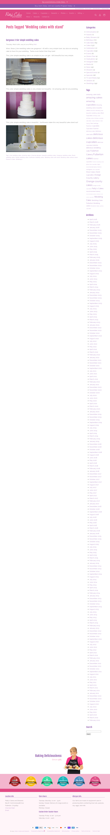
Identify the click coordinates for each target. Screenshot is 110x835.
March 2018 (93, 466)
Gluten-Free (90, 56)
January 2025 (94, 260)
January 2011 (94, 693)
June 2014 (93, 582)
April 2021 (93, 376)
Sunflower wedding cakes (36, 157)
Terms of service (85, 831)
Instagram (90, 62)
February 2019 (94, 439)
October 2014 (94, 571)
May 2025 (93, 249)
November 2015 (95, 539)
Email (7, 810)
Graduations (90, 59)
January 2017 (94, 504)
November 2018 (95, 447)
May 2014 (92, 585)
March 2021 (93, 379)
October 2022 (94, 333)
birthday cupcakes (98, 118)
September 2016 (95, 512)
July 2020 (93, 395)
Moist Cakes (90, 172)
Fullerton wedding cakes (98, 161)
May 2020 (93, 401)
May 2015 (92, 552)
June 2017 (93, 490)
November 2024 (95, 265)
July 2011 (92, 677)
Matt (35, 44)
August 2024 (94, 273)
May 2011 (92, 682)
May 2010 (93, 712)
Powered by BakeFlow (37, 831)
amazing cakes (26, 155)
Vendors (89, 80)
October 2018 (94, 449)
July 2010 (92, 707)
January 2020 (94, 412)
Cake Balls (90, 43)
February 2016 (94, 531)
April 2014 (93, 587)
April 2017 (93, 495)
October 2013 (94, 604)
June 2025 (93, 246)
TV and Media (91, 78)
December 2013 (95, 598)
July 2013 (92, 612)
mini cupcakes (96, 169)
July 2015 (92, 547)
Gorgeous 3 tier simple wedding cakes (22, 40)
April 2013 (93, 620)
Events (88, 53)
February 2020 (94, 409)
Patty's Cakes (98, 188)
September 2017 (95, 482)
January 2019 (94, 441)
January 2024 (94, 292)
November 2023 (95, 298)
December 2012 (95, 631)
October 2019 (94, 420)
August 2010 (94, 704)
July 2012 (92, 644)
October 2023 (94, 300)
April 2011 (93, 685)
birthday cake (96, 115)
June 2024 (93, 279)
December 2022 (95, 328)
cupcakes (95, 126)
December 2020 (95, 387)
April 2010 (93, 715)
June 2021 (93, 374)
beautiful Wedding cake (96, 110)
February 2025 (94, 257)
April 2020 (93, 403)
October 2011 (94, 669)
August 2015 (94, 544)
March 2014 (93, 590)
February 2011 (94, 690)
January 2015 (94, 563)
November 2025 (95, 233)
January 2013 (94, 628)
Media (88, 64)
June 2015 (93, 550)
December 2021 (95, 360)
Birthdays (89, 40)
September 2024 (95, 271)
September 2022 (95, 336)
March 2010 (93, 717)
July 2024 (92, 276)
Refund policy (65, 831)
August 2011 (94, 674)
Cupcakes (90, 51)
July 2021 (92, 371)
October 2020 (94, 393)
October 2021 (94, 365)
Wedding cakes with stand (52, 157)
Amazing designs (36, 155)
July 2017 (92, 487)
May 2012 (92, 650)
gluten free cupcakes (91, 164)
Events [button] (71, 13)
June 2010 (93, 709)
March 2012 (93, 655)
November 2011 (95, 666)
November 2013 (95, 601)
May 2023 (93, 314)
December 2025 (95, 230)
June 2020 (93, 398)
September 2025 (95, 238)
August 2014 (94, 577)
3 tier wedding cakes (15, 155)
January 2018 (94, 471)
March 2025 (93, 254)
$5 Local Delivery (79, 8)
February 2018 (94, 468)
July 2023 (92, 309)
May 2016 (93, 522)
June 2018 (93, 458)
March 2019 (93, 436)
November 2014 (95, 569)
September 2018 (95, 452)
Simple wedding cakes (22, 157)
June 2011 (93, 680)
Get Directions (96, 8)
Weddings (19, 159)
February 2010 (94, 720)
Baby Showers (91, 37)
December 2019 (95, 414)
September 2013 (95, 606)
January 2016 (94, 533)
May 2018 (93, 460)
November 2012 (95, 633)
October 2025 (94, 235)
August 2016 (94, 514)
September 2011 (95, 671)
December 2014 (95, 566)
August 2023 (94, 306)
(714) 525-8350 (105, 8)
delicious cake (90, 131)
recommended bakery (93, 191)
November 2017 (95, 476)
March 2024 (93, 287)
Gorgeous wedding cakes (64, 155)
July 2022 (92, 341)
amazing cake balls (93, 94)
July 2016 (92, 517)
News (88, 67)
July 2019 (92, 428)
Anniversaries (91, 32)
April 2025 (93, 252)
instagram (89, 169)
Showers (89, 70)
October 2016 (94, 509)
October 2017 (94, 479)
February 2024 (94, 290)
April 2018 (93, 463)
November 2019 (95, 417)
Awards (89, 34)
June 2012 (93, 647)
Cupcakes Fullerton (92, 128)
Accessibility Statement (53, 831)
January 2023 (94, 325)
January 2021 (94, 384)
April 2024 (93, 284)
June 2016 (93, 520)
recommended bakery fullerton (93, 194)
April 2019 (93, 433)
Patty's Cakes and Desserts (22, 831)
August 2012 (94, 642)
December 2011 (95, 663)
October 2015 (94, 541)
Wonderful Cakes (95, 206)
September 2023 (95, 303)
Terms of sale (96, 831)
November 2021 (95, 363)
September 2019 (95, 422)
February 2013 (94, 625)
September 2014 (95, 574)
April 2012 (93, 652)
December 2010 (95, 696)
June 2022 (93, 344)
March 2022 (93, 352)
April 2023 (93, 317)
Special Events (91, 72)
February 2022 (94, 355)
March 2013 (93, 623)
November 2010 (95, 699)
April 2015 (93, 555)
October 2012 (94, 636)
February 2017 (94, 501)
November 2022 (95, 330)
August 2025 (94, 241)
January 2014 (94, 596)
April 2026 (93, 219)
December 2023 (95, 295)
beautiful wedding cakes (49, 155)
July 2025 (92, 244)
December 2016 (95, 506)
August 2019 (94, 425)
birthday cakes (90, 118)
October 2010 (94, 701)
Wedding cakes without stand (69, 157)
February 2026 (94, 225)
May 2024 (93, 281)
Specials (89, 75)
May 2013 (92, 617)
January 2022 (94, 357)
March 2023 (93, 319)
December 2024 (95, 263)
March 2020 (93, 406)
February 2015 (94, 560)
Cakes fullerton (96, 120)
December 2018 (95, 444)
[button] (36, 13)
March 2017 (93, 498)
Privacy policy (75, 831)
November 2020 (95, 390)
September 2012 (95, 639)
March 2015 (93, 558)
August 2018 (94, 455)
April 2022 (93, 349)
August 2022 (94, 338)
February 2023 (94, 322)
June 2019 (93, 430)
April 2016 (93, 525)
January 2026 (94, 227)
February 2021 (94, 382)
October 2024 (94, 268)
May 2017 (92, 493)
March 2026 (93, 222)
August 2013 (94, 609)
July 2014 (92, 579)
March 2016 (93, 528)
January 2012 (94, 661)
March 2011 (93, 688)
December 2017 (95, 474)
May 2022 (93, 347)
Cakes (13, 159)
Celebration (90, 48)
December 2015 (95, 536)
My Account (88, 8)
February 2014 (94, 593)
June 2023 (93, 311)
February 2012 (94, 658)
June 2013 (93, 615)
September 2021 (95, 368)
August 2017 (94, 485)
